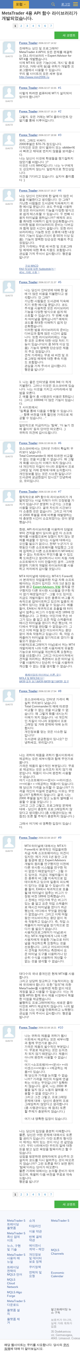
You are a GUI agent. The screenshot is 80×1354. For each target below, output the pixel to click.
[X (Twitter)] (67, 1296)
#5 (59, 282)
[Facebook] (53, 1296)
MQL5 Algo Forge (14, 1294)
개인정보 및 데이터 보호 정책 (35, 1258)
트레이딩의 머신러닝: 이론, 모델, (43, 674)
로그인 (65, 4)
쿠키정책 (35, 1267)
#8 (59, 691)
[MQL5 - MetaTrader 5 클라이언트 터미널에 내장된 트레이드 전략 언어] (7, 4)
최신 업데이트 (16, 1236)
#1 (59, 87)
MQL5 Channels (57, 1251)
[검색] (53, 4)
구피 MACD (31, 265)
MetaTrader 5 (60, 1220)
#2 (59, 111)
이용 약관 (35, 1231)
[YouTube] (53, 1303)
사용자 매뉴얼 (16, 1258)
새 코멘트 (69, 35)
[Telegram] (60, 1296)
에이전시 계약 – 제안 (36, 1247)
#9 (59, 837)
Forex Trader (28, 43)
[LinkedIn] (60, 1303)
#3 (59, 135)
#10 (60, 1027)
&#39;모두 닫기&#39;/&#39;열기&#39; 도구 (44, 681)
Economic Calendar (57, 1274)
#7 (59, 491)
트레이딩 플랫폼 (16, 1224)
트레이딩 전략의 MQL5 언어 (14, 1270)
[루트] (3, 25)
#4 (59, 190)
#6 (59, 443)
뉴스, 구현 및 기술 (14, 1247)
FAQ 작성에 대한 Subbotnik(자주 (38, 269)
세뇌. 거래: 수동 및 (29, 272)
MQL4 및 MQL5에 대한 (32, 678)
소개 (32, 1220)
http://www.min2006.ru (34, 77)
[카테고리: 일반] (8, 25)
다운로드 (16, 1302)
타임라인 (35, 1226)
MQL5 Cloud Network (12, 1283)
